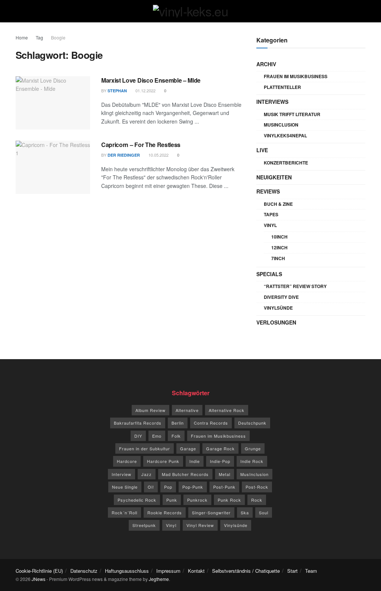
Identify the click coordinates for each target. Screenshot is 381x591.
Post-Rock (257, 487)
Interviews (272, 101)
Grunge (253, 448)
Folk (176, 436)
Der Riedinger (124, 155)
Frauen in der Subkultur (144, 448)
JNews (38, 579)
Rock (256, 500)
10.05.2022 (158, 155)
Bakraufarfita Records (137, 423)
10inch (279, 236)
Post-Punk (224, 487)
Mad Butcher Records (185, 474)
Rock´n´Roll (124, 512)
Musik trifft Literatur (292, 114)
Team (311, 570)
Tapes (271, 214)
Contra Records (211, 423)
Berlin (178, 423)
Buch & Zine (278, 204)
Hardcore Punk (163, 461)
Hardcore (127, 461)
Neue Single (125, 487)
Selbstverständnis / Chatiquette (246, 570)
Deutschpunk (252, 423)
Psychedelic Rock (137, 500)
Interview (121, 474)
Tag (39, 37)
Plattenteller (282, 87)
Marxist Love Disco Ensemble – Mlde (151, 80)
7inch (278, 258)
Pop (168, 487)
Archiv (266, 64)
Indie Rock (251, 461)
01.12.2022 (145, 90)
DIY (138, 436)
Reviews (268, 191)
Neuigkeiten (274, 177)
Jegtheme (159, 579)
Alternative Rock (226, 410)
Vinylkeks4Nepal (285, 135)
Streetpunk (144, 525)
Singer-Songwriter (211, 512)
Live (262, 150)
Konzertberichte (286, 162)
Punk (171, 500)
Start (292, 570)
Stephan (117, 90)
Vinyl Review (200, 525)
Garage (188, 448)
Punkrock (197, 500)
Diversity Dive (281, 297)
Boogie (58, 37)
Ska (245, 512)
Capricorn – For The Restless (140, 144)
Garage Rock (220, 448)
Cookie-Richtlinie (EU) (39, 570)
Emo (156, 436)
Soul (263, 512)
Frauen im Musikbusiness (295, 76)
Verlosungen (276, 322)
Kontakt (196, 570)
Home (22, 37)
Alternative (187, 410)
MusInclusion (281, 124)
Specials (269, 274)
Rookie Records (164, 512)
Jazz (146, 474)
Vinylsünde (278, 307)
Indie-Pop (220, 461)
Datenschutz (83, 570)
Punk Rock (229, 500)
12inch (279, 247)
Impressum (168, 570)
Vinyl (270, 225)
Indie (194, 461)
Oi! (151, 487)
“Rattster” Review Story (295, 286)
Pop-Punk (192, 487)
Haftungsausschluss (127, 570)
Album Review (150, 410)
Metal (224, 474)
